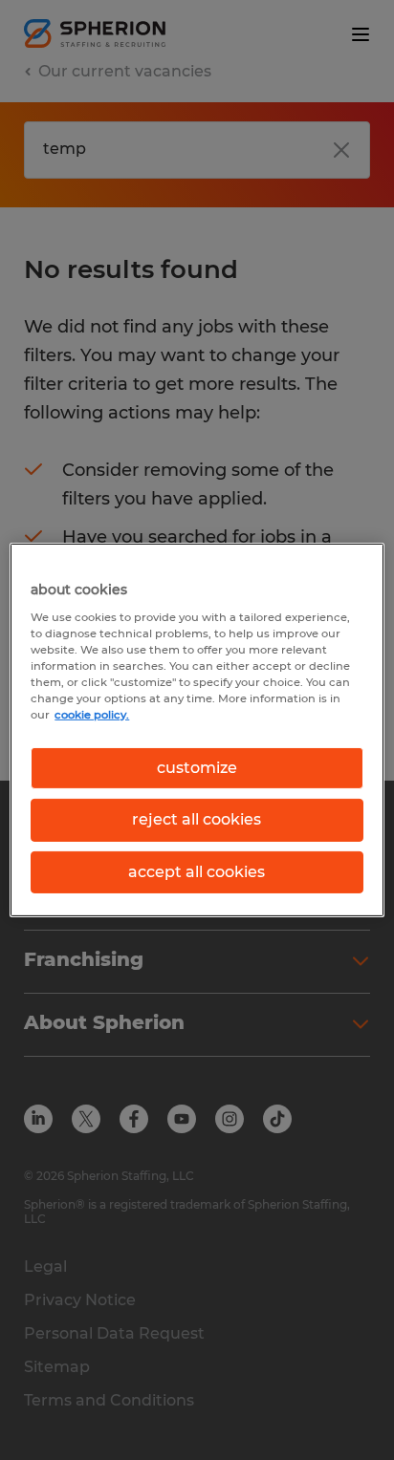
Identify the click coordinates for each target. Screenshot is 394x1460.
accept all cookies (196, 872)
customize (197, 768)
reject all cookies (196, 819)
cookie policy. (92, 714)
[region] (196, 730)
